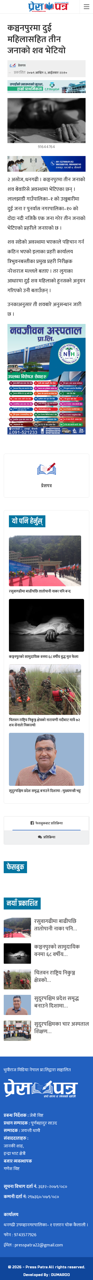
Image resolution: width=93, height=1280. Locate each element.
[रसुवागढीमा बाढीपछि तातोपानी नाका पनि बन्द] (45, 560)
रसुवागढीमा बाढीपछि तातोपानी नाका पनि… (55, 925)
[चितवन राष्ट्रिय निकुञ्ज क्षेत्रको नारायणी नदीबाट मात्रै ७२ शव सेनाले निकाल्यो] (45, 689)
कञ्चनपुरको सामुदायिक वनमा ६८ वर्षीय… (57, 950)
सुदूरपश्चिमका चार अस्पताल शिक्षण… (61, 1027)
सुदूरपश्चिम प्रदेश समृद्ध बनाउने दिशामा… (56, 1002)
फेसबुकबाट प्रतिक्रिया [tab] (49, 823)
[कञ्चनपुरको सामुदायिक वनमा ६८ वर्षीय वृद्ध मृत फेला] (46, 625)
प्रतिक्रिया (49, 837)
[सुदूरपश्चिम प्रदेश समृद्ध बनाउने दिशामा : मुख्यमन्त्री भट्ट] (46, 759)
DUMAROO (60, 1275)
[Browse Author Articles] (46, 469)
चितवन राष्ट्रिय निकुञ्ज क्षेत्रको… (54, 976)
